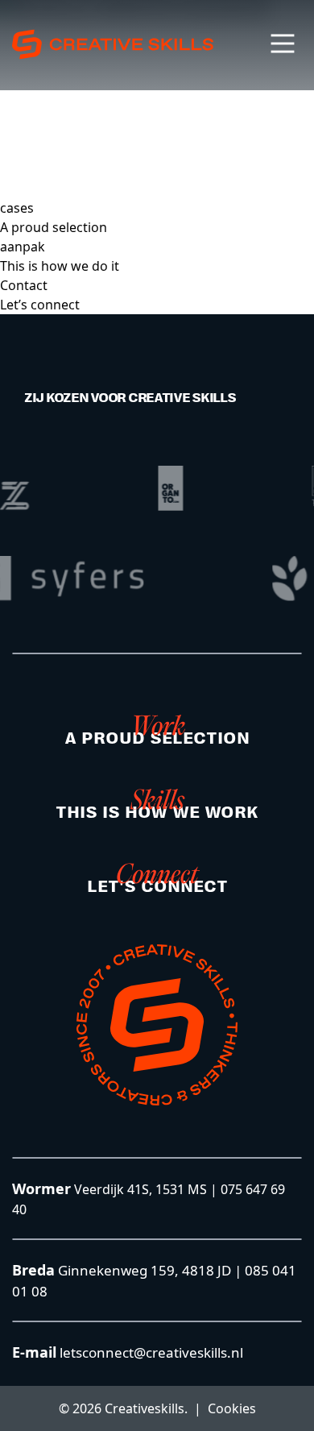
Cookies (232, 1408)
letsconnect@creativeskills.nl (149, 1352)
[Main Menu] (282, 43)
